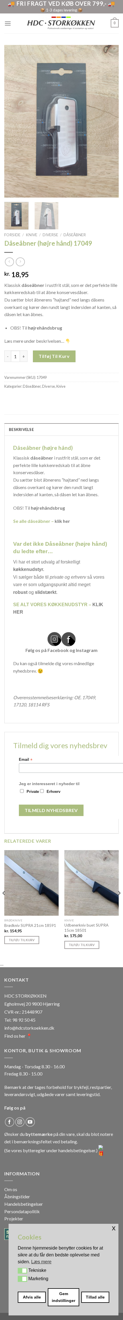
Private (33, 792)
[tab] (61, 429)
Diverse (50, 235)
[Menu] (7, 23)
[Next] (109, 121)
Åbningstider (17, 1196)
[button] (22, 1271)
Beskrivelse (21, 429)
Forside (12, 235)
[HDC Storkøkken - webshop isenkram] (60, 23)
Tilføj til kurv (54, 356)
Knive (31, 235)
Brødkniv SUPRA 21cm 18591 (30, 925)
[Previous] (14, 121)
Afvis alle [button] (32, 1297)
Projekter (13, 1218)
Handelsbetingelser (23, 1204)
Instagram (87, 650)
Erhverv (53, 792)
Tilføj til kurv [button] (22, 940)
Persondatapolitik (22, 1211)
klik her (62, 521)
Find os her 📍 (18, 1036)
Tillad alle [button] (95, 1297)
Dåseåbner (75, 235)
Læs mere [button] (41, 1261)
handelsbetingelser (76, 1150)
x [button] (114, 1228)
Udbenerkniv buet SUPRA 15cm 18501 (86, 928)
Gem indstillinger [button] (63, 1297)
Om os (10, 1189)
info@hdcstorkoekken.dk (29, 1028)
